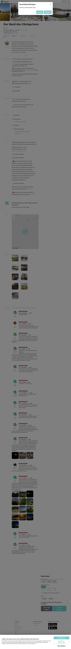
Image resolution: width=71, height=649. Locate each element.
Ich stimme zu (61, 638)
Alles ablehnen (61, 646)
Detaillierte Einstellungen (61, 641)
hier (36, 643)
